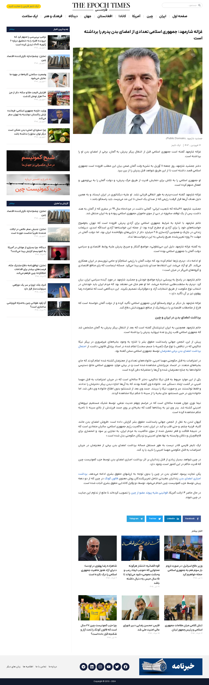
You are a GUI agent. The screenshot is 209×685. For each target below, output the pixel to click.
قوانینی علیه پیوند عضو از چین (149, 493)
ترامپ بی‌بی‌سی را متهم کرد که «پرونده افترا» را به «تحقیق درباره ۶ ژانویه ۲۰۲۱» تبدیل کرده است (28, 40)
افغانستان (104, 16)
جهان (87, 16)
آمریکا (136, 16)
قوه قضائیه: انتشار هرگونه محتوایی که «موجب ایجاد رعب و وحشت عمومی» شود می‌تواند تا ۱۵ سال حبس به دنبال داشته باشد (141, 574)
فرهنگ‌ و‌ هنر (53, 16)
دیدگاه (73, 16)
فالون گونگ (111, 478)
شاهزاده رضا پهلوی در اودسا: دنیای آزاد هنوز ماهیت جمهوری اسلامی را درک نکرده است (99, 570)
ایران (162, 16)
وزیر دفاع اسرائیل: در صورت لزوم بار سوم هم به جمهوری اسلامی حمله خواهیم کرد (184, 570)
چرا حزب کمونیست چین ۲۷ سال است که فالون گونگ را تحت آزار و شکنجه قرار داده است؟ (98, 630)
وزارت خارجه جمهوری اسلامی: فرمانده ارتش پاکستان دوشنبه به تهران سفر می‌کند (26, 114)
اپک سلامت (30, 16)
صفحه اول (179, 16)
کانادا (122, 16)
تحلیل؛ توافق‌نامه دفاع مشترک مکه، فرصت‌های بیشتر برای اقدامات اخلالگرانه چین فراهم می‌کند (27, 269)
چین (150, 16)
